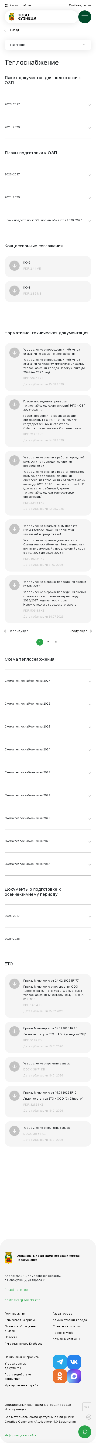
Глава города (62, 1313)
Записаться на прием (20, 1320)
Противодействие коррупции (18, 1377)
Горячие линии (15, 1313)
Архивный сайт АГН (66, 1339)
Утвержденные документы (16, 1366)
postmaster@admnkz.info (22, 1300)
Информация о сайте (21, 1435)
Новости (11, 1337)
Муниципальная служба (21, 1385)
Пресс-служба (63, 1332)
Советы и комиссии (67, 1326)
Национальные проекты (22, 1357)
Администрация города (70, 1320)
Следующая (78, 631)
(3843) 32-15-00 (16, 1290)
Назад (14, 30)
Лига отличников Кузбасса (23, 1343)
